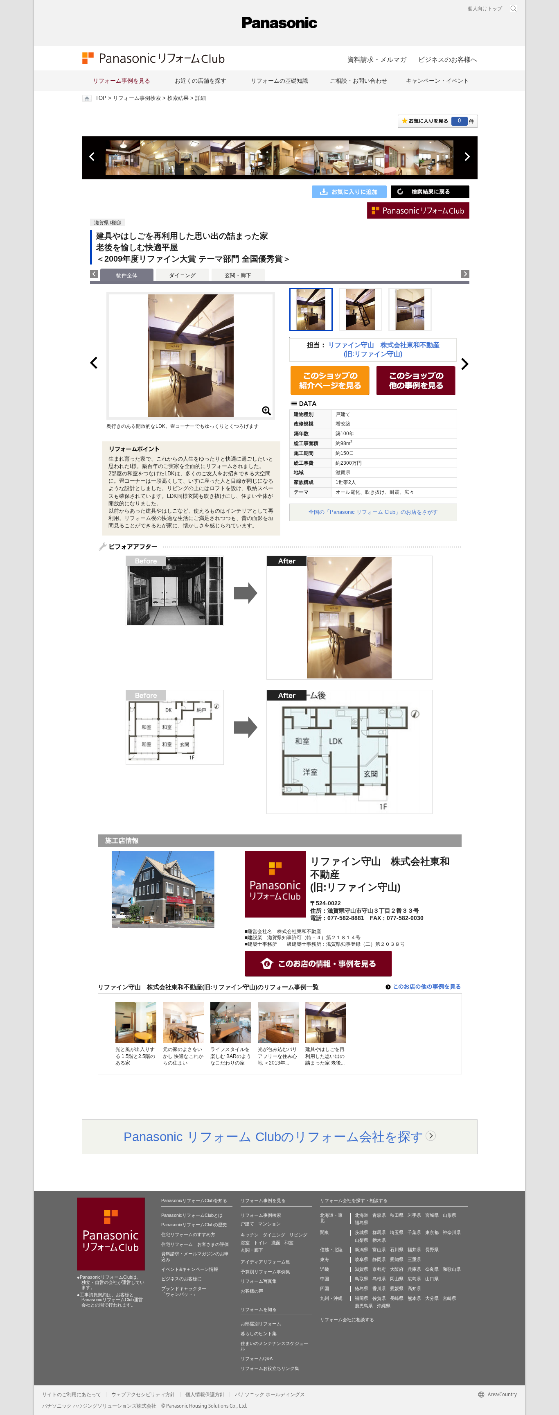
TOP (100, 98)
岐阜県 (361, 1259)
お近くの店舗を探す (200, 80)
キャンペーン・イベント (437, 80)
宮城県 (432, 1215)
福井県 (414, 1249)
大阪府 (396, 1269)
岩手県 (414, 1215)
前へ (92, 156)
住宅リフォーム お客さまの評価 (195, 1244)
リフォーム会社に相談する (347, 1319)
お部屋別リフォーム (261, 1323)
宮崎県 (449, 1298)
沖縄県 (383, 1305)
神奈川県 (452, 1232)
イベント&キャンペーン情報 (189, 1269)
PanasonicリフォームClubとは (192, 1215)
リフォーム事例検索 (137, 98)
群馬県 (379, 1232)
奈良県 (432, 1269)
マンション (269, 1223)
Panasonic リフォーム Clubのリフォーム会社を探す (274, 1137)
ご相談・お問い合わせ (358, 80)
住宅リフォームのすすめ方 (188, 1234)
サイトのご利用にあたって (71, 1394)
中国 (324, 1278)
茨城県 (361, 1232)
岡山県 (396, 1278)
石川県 (396, 1249)
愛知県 (396, 1259)
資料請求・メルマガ (376, 59)
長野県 (432, 1249)
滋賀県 (361, 1269)
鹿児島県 (364, 1305)
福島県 (361, 1222)
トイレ (260, 1242)
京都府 (379, 1269)
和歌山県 (452, 1269)
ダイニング (182, 275)
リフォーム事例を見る (121, 80)
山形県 (449, 1215)
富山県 (379, 1249)
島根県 (379, 1278)
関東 (324, 1232)
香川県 (379, 1288)
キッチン (250, 1234)
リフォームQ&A (257, 1358)
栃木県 (379, 1240)
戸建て (247, 1223)
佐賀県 (379, 1298)
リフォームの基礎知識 (279, 80)
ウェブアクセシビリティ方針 (143, 1394)
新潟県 (361, 1249)
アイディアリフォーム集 (265, 1261)
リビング (298, 1234)
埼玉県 (396, 1232)
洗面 (275, 1242)
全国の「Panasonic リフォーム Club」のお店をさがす (373, 512)
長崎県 (396, 1298)
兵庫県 (414, 1269)
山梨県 (361, 1240)
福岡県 (361, 1298)
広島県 (414, 1278)
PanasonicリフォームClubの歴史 (194, 1224)
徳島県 (361, 1288)
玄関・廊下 (238, 275)
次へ (466, 156)
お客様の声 (252, 1290)
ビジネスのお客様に (181, 1278)
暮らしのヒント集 (259, 1333)
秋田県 (396, 1215)
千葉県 (414, 1232)
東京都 (432, 1232)
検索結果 (178, 98)
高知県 (414, 1288)
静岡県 (379, 1259)
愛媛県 (396, 1288)
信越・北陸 (331, 1249)
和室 (288, 1242)
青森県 (379, 1215)
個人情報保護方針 (205, 1394)
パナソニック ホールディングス (270, 1394)
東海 (324, 1259)
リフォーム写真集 (259, 1281)
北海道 (361, 1215)
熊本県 (414, 1298)
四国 (324, 1288)
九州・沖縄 (331, 1298)
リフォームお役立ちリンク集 (270, 1368)
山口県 (432, 1278)
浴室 (245, 1242)
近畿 (324, 1269)
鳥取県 (361, 1278)
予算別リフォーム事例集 (265, 1271)
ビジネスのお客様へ (447, 59)
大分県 (432, 1298)
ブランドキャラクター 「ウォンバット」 (183, 1291)
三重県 (414, 1259)
